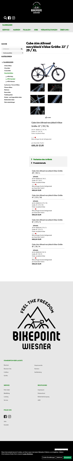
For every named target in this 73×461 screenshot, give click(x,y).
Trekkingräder (8, 95)
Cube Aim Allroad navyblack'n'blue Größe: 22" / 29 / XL (47, 47)
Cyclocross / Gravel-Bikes (12, 85)
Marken (16, 30)
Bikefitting (7, 393)
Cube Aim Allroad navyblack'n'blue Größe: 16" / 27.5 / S (47, 221)
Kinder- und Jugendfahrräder (13, 97)
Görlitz (6, 376)
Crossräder (7, 71)
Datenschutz (41, 393)
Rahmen (6, 90)
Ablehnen (59, 457)
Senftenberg (38, 372)
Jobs (36, 30)
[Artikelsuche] (5, 18)
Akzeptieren (67, 457)
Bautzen (6, 365)
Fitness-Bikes (8, 87)
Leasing (6, 397)
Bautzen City (7, 369)
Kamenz (36, 369)
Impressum (41, 390)
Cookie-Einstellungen (48, 457)
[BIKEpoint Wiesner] (36, 7)
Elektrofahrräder (9, 100)
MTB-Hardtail (11, 79)
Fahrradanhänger (9, 102)
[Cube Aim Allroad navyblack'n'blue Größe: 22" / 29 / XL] (48, 70)
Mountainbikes (8, 73)
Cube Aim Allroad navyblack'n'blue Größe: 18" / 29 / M (47, 245)
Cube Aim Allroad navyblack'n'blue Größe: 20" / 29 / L (47, 172)
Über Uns (64, 30)
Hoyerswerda (38, 365)
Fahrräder (7, 25)
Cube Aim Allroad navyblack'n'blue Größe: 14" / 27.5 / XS (47, 196)
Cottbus (6, 372)
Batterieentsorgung (43, 397)
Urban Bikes (8, 66)
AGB (39, 400)
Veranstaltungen (49, 30)
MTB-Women (11, 81)
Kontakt (6, 425)
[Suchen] (21, 49)
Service (5, 30)
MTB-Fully (10, 77)
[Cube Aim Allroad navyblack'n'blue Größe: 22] (37, 87)
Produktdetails (39, 163)
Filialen (26, 30)
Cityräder (7, 68)
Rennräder (7, 92)
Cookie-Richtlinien (27, 454)
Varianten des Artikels (42, 159)
